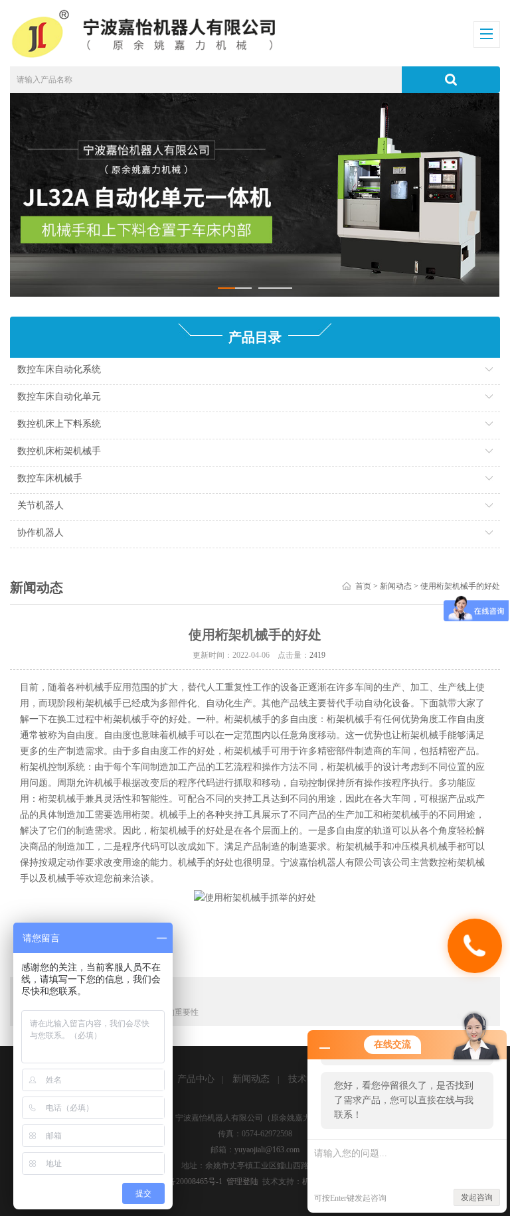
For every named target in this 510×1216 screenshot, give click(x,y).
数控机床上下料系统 (59, 424)
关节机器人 (40, 505)
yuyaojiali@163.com (266, 1149)
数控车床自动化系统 (59, 369)
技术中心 (306, 1079)
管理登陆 (242, 1181)
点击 (409, 372)
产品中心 (195, 1079)
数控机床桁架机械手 (59, 451)
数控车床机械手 (49, 478)
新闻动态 (396, 586)
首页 (363, 586)
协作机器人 (40, 533)
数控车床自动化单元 (59, 397)
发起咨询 (477, 1197)
